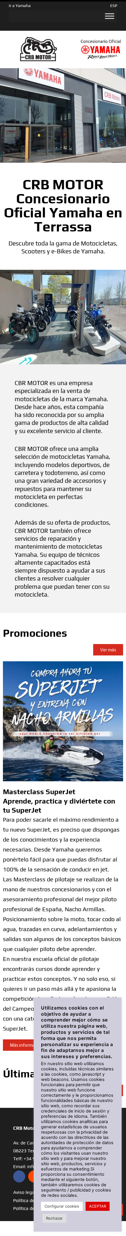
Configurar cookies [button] (62, 1206)
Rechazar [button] (54, 1218)
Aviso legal (24, 1192)
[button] (26, 1045)
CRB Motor (25, 1128)
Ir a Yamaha (20, 5)
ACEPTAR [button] (97, 1206)
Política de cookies (32, 1208)
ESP (113, 5)
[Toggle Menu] (109, 16)
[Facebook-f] (19, 1176)
